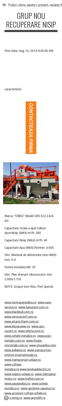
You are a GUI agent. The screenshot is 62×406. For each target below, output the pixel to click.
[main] (31, 21)
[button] (4, 4)
